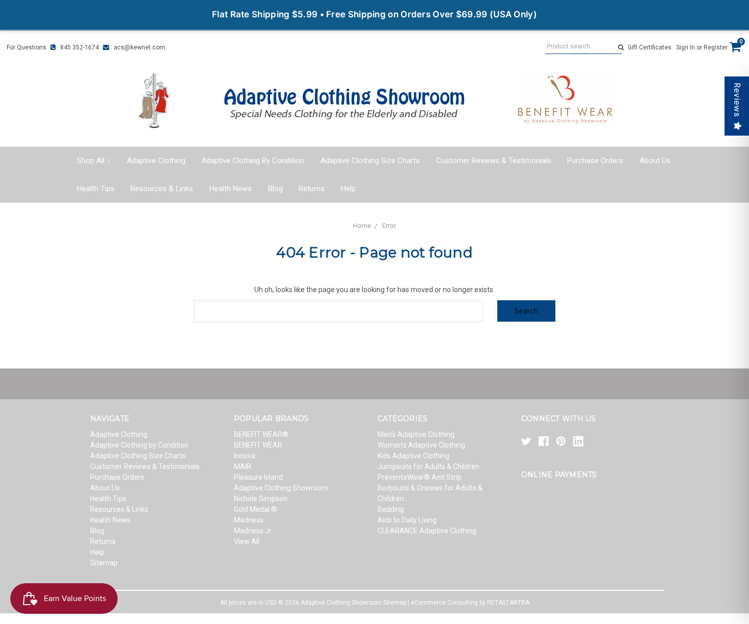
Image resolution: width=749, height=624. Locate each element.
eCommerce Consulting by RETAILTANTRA (470, 602)
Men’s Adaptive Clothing (416, 434)
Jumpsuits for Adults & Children (428, 466)
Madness (248, 520)
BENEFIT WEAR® (261, 434)
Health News (230, 188)
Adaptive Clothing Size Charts (370, 160)
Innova (244, 456)
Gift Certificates (650, 47)
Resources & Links (161, 188)
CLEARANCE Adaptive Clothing (427, 531)
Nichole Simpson (260, 499)
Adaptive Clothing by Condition (252, 160)
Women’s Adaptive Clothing (421, 445)
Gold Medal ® (255, 509)
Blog (275, 188)
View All (246, 541)
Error (389, 225)
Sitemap (104, 563)
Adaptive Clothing (156, 160)
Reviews (737, 100)
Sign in (685, 47)
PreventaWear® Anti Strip (420, 477)
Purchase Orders (595, 160)
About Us (655, 160)
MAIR (242, 466)
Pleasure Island (258, 477)
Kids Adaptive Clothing (413, 456)
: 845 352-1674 (77, 47)
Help (348, 188)
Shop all (90, 160)
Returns (312, 188)
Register (716, 47)
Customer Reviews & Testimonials (493, 160)
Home (362, 225)
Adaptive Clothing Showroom (281, 488)
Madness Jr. (253, 531)
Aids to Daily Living (407, 520)
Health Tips (96, 188)
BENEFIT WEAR (258, 445)
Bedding (391, 509)
